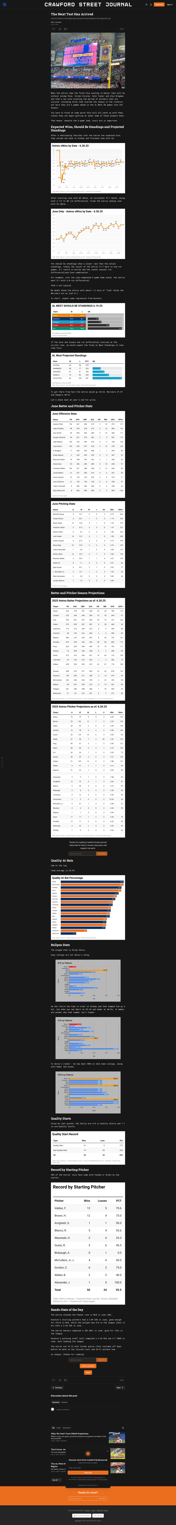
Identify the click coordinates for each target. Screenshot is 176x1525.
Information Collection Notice (87, 1479)
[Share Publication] (151, 4)
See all (55, 1480)
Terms (93, 1510)
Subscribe (159, 4)
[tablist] (60, 1402)
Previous (58, 1388)
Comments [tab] (55, 1402)
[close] (107, 1451)
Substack (78, 1521)
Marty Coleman (56, 22)
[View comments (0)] (60, 29)
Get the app (98, 1516)
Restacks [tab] (64, 1402)
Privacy (87, 1510)
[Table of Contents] (2, 762)
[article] (88, 1438)
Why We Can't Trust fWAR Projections (69, 1433)
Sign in (169, 4)
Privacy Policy (103, 1479)
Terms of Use (98, 1477)
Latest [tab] (59, 1428)
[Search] (146, 4)
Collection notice (102, 1510)
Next (119, 1388)
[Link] (48, 128)
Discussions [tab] (66, 1428)
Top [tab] (53, 1428)
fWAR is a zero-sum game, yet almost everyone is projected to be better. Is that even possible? (78, 1437)
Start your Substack (83, 1516)
